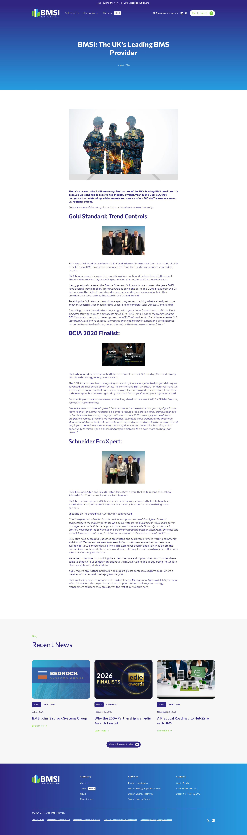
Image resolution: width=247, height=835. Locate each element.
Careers (107, 13)
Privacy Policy (38, 820)
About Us (84, 783)
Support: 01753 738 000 (188, 794)
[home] (45, 13)
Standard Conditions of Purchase (86, 820)
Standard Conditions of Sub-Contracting (120, 820)
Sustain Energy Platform (140, 794)
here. (145, 587)
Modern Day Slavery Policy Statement (156, 820)
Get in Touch (182, 783)
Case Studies (86, 799)
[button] (72, 13)
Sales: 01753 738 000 (186, 788)
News (83, 794)
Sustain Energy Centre (139, 799)
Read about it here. (139, 3)
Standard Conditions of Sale (58, 820)
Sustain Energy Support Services (144, 788)
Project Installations (138, 783)
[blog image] (61, 679)
